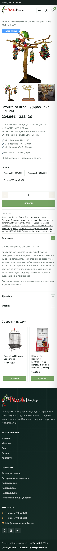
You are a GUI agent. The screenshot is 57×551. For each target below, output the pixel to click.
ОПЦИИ (5, 167)
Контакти (7, 457)
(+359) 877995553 (16, 518)
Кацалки (16, 225)
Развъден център (11, 473)
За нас (5, 453)
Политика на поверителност (33, 547)
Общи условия (9, 547)
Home (4, 21)
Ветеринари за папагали (15, 478)
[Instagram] (11, 530)
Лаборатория (9, 483)
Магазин (6, 443)
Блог (4, 448)
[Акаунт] (46, 10)
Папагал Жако (10, 492)
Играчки (25, 220)
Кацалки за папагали (30, 225)
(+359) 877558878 (16, 512)
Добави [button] (15, 378)
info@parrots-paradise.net (20, 523)
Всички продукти (38, 217)
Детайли (7, 296)
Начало (6, 438)
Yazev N (36, 543)
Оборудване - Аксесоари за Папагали (30, 228)
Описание (7, 238)
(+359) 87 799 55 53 (11, 2)
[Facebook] (4, 530)
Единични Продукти (11, 220)
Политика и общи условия (16, 497)
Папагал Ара (9, 488)
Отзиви (6, 305)
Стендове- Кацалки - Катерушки (37, 231)
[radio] (13, 173)
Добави (28, 203)
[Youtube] (17, 530)
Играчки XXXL (17, 223)
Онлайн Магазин (18, 21)
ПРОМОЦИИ (15, 231)
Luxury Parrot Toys (20, 217)
